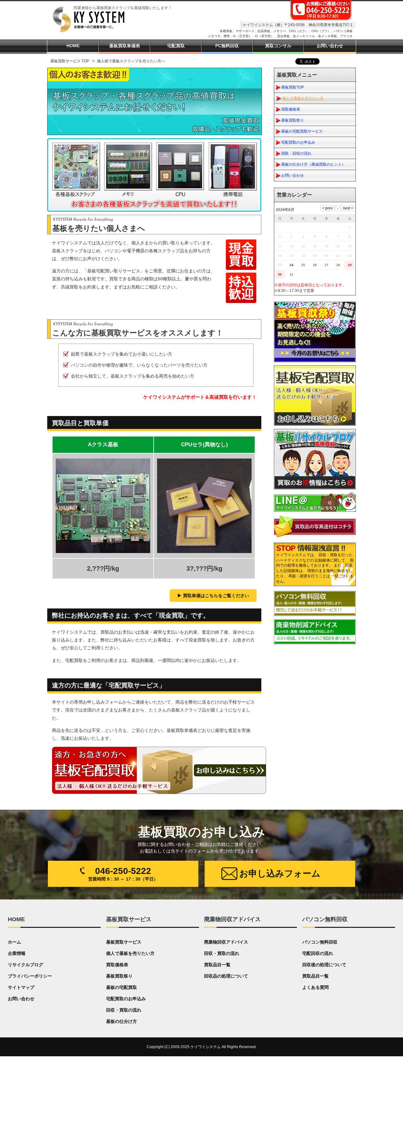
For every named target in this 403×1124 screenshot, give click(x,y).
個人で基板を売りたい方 (303, 98)
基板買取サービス (123, 941)
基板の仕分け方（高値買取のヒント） (313, 164)
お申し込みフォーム (280, 873)
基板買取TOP (292, 87)
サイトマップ (21, 987)
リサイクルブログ (25, 964)
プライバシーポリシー (30, 976)
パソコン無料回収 (320, 941)
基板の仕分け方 (121, 1021)
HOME (73, 45)
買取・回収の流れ (296, 153)
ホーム (14, 941)
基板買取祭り (292, 120)
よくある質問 (315, 987)
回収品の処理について (226, 976)
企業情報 (17, 953)
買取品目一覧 (217, 964)
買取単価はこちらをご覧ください (216, 595)
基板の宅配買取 (121, 987)
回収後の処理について (324, 964)
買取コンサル (278, 45)
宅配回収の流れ (317, 953)
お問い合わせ (292, 175)
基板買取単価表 (124, 45)
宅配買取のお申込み (298, 142)
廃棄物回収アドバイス (226, 941)
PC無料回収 (227, 45)
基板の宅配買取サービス (302, 131)
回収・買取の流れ (123, 1010)
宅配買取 (176, 45)
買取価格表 (290, 109)
